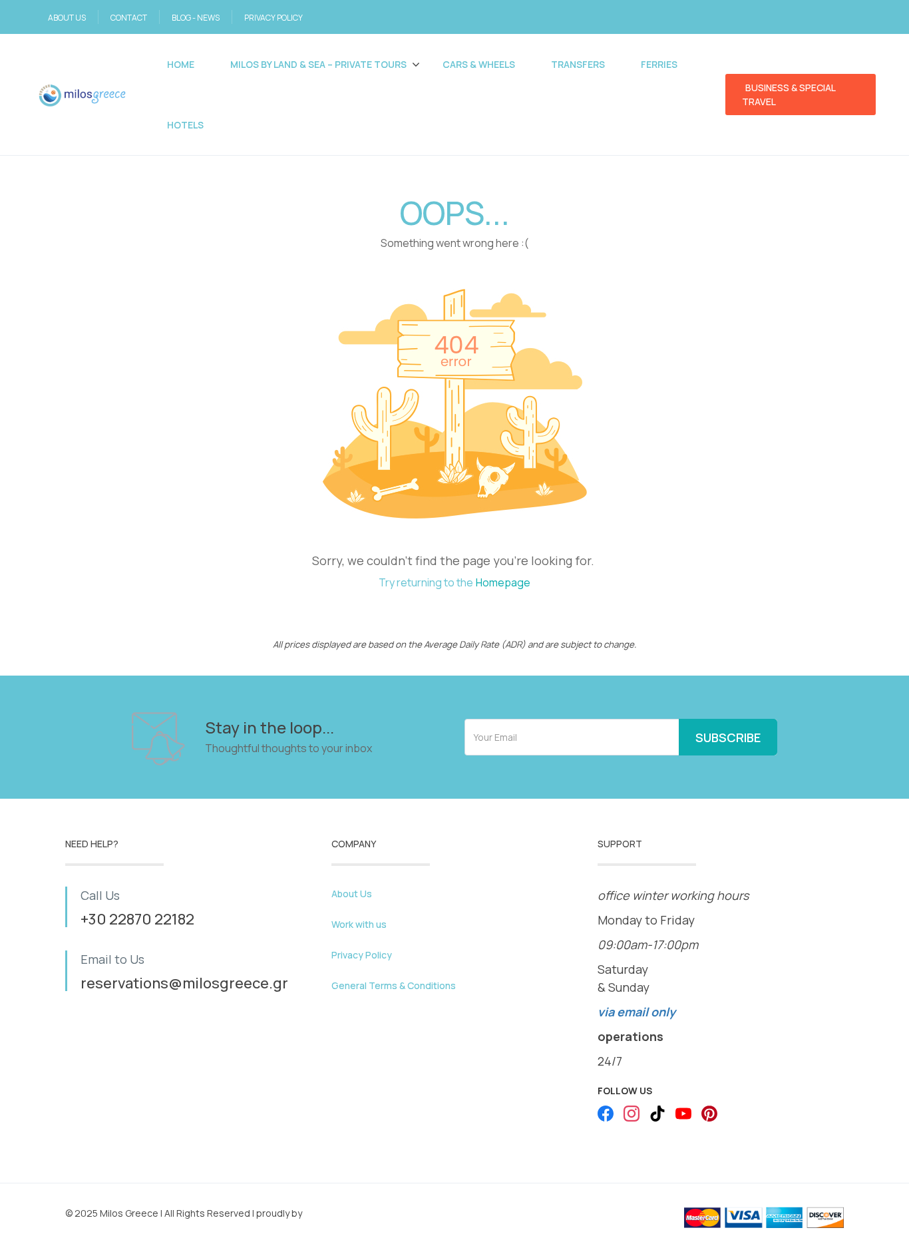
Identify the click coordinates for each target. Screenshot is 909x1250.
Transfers (578, 64)
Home (180, 64)
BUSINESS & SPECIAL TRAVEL (789, 94)
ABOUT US (67, 17)
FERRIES (659, 64)
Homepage (503, 582)
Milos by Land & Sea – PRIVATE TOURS (318, 64)
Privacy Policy (361, 954)
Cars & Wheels (479, 64)
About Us (351, 893)
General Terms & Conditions (393, 985)
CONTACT (128, 17)
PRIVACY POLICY (273, 17)
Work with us (359, 924)
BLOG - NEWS (196, 17)
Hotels (185, 124)
